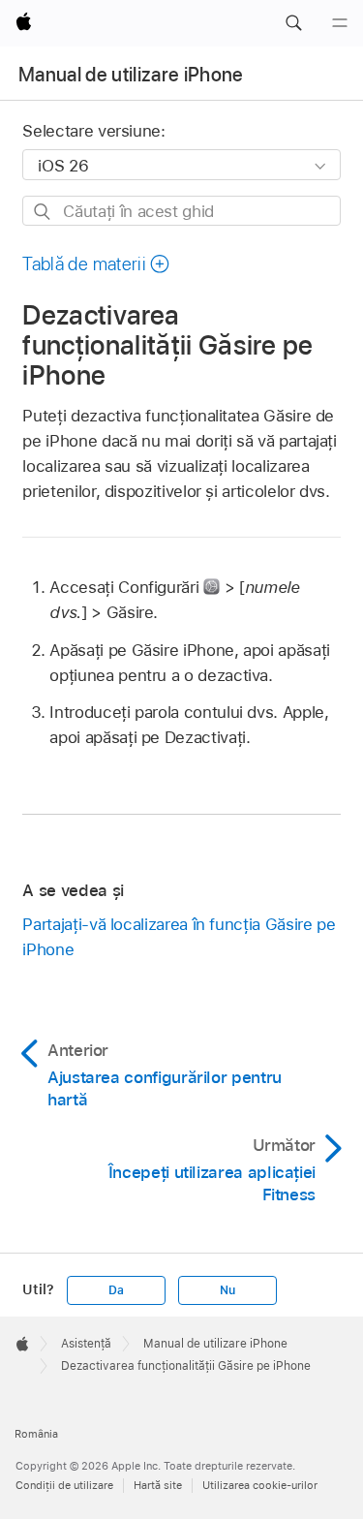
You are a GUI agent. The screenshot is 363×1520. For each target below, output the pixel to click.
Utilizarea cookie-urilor (260, 1485)
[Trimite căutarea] (43, 212)
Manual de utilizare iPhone (131, 74)
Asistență (86, 1343)
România (36, 1434)
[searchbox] (181, 211)
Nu (227, 1290)
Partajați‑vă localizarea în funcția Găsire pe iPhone (178, 937)
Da (116, 1290)
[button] (293, 23)
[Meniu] (340, 23)
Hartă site (158, 1485)
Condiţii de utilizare (64, 1485)
